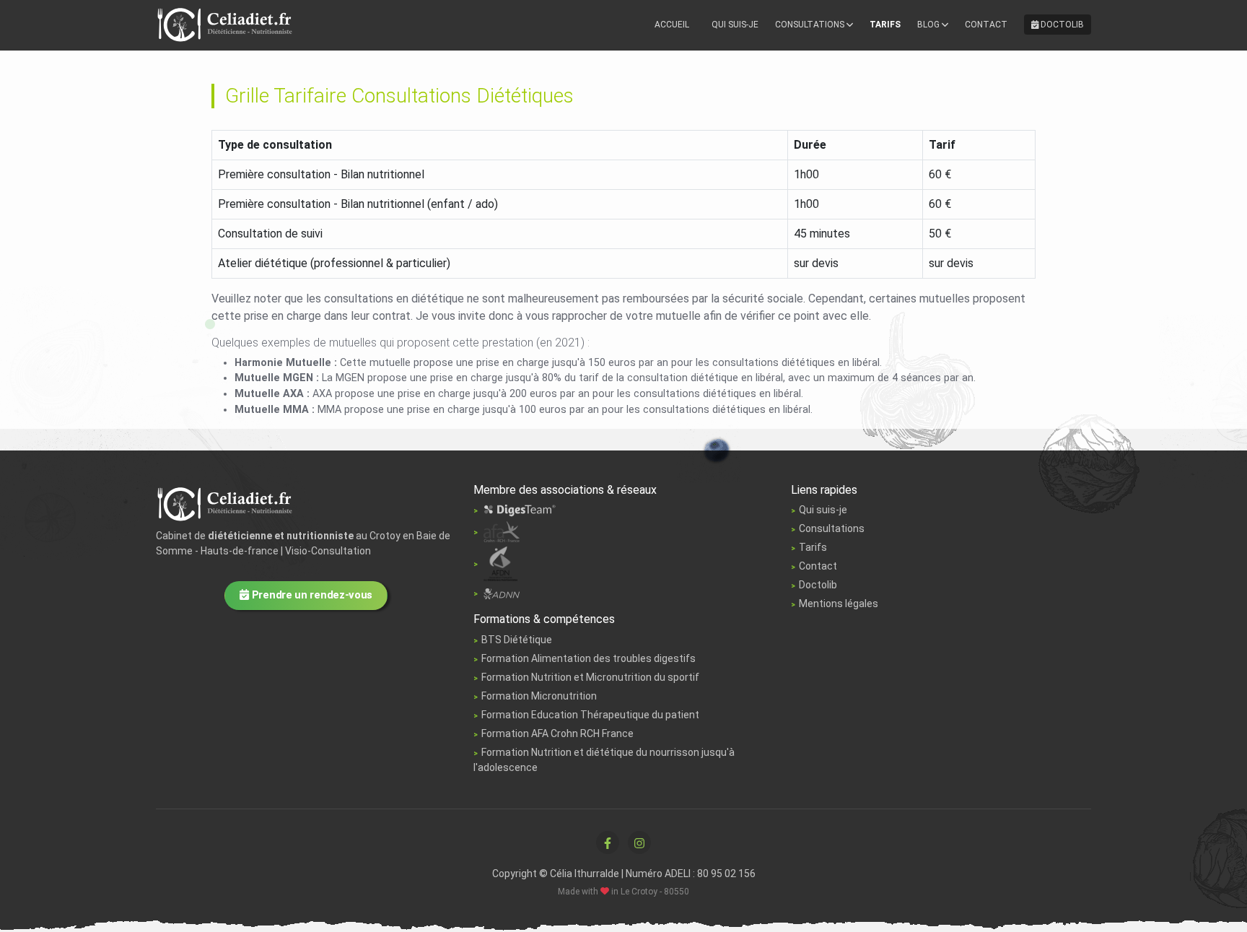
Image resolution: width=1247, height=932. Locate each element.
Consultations (810, 24)
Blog (929, 24)
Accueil (672, 24)
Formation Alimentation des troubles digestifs (588, 658)
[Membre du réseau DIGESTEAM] (514, 509)
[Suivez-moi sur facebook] (607, 842)
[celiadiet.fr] (225, 502)
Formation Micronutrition (539, 696)
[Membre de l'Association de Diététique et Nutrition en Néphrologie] (496, 592)
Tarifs (885, 24)
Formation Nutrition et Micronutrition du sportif (590, 677)
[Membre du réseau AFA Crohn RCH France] (496, 531)
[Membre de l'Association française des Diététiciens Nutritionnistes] (495, 563)
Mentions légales (838, 603)
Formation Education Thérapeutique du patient (590, 714)
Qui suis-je (735, 24)
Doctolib (1061, 24)
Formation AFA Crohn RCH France (557, 733)
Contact (986, 24)
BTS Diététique (516, 639)
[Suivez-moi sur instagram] (639, 842)
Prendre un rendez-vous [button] (310, 594)
